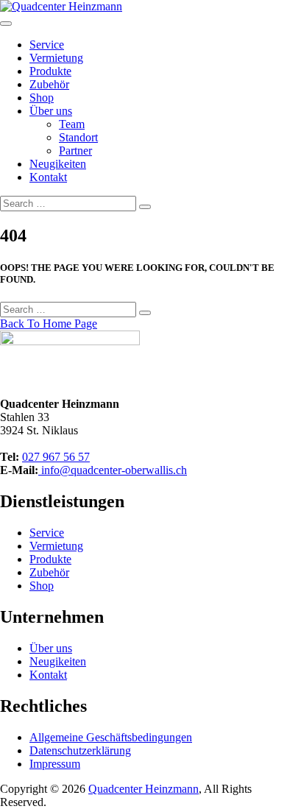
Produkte (50, 71)
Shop (41, 97)
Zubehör (49, 84)
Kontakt (48, 177)
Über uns (50, 111)
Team (72, 124)
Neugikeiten (57, 164)
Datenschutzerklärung (80, 750)
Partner (75, 150)
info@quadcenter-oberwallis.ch (112, 470)
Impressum (54, 763)
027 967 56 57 (56, 457)
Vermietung (56, 58)
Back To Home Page (48, 323)
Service (46, 44)
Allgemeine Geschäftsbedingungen (110, 737)
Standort (78, 137)
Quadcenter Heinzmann (143, 788)
